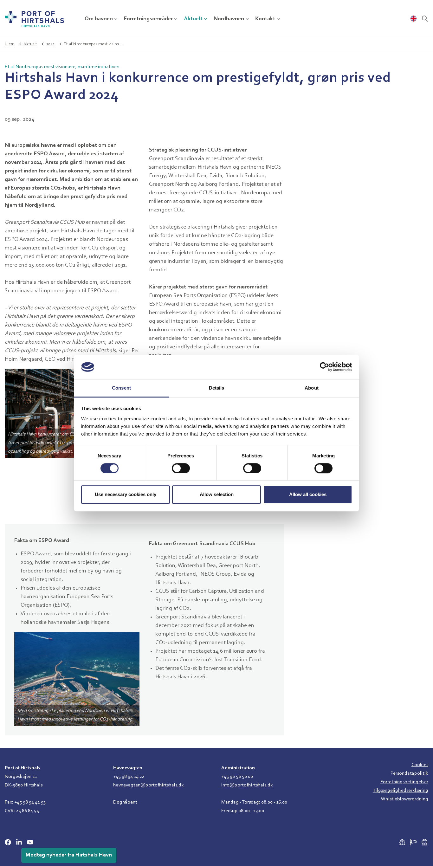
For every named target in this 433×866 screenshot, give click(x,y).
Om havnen (99, 19)
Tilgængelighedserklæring (400, 790)
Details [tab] (216, 388)
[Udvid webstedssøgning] (424, 19)
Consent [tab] (121, 388)
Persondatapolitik (409, 773)
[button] (72, 413)
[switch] (181, 468)
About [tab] (312, 388)
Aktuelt (193, 19)
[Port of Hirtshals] (34, 19)
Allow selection (217, 494)
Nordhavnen (229, 19)
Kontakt (265, 19)
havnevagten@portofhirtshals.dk (148, 785)
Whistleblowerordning (404, 799)
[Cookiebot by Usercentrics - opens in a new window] (324, 367)
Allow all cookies (307, 494)
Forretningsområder (148, 19)
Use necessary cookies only (125, 494)
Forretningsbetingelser (404, 782)
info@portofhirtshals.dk (247, 785)
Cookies (419, 764)
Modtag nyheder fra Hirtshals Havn (69, 855)
